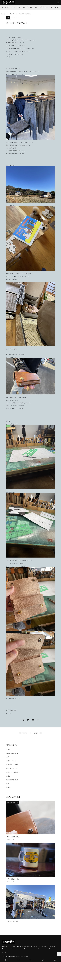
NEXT (36, 733)
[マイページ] (6, 960)
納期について (20, 947)
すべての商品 (5, 7)
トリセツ (13, 947)
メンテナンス (48, 7)
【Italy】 (37, 7)
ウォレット (12, 7)
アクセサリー (30, 7)
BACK (25, 733)
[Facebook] (23, 720)
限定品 (42, 7)
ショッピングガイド (43, 947)
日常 (8, 17)
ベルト (18, 7)
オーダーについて (6, 947)
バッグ (23, 7)
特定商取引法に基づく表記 (30, 947)
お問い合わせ (52, 947)
